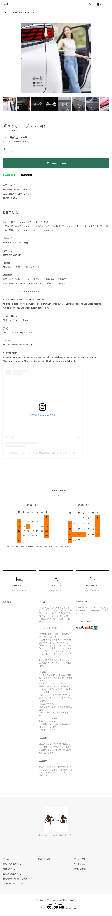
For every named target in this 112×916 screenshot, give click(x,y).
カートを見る (80, 863)
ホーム (5, 12)
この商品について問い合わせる (17, 193)
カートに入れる (59, 163)
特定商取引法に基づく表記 (15, 189)
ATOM (47, 858)
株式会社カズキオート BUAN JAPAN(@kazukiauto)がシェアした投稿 (42, 453)
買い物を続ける (10, 197)
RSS (40, 858)
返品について (9, 185)
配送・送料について (12, 863)
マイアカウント (81, 858)
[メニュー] (107, 4)
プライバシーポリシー (13, 883)
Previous (22, 57)
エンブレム (34, 12)
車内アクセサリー (19, 12)
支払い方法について (12, 873)
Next (90, 57)
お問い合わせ (80, 868)
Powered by (41, 907)
